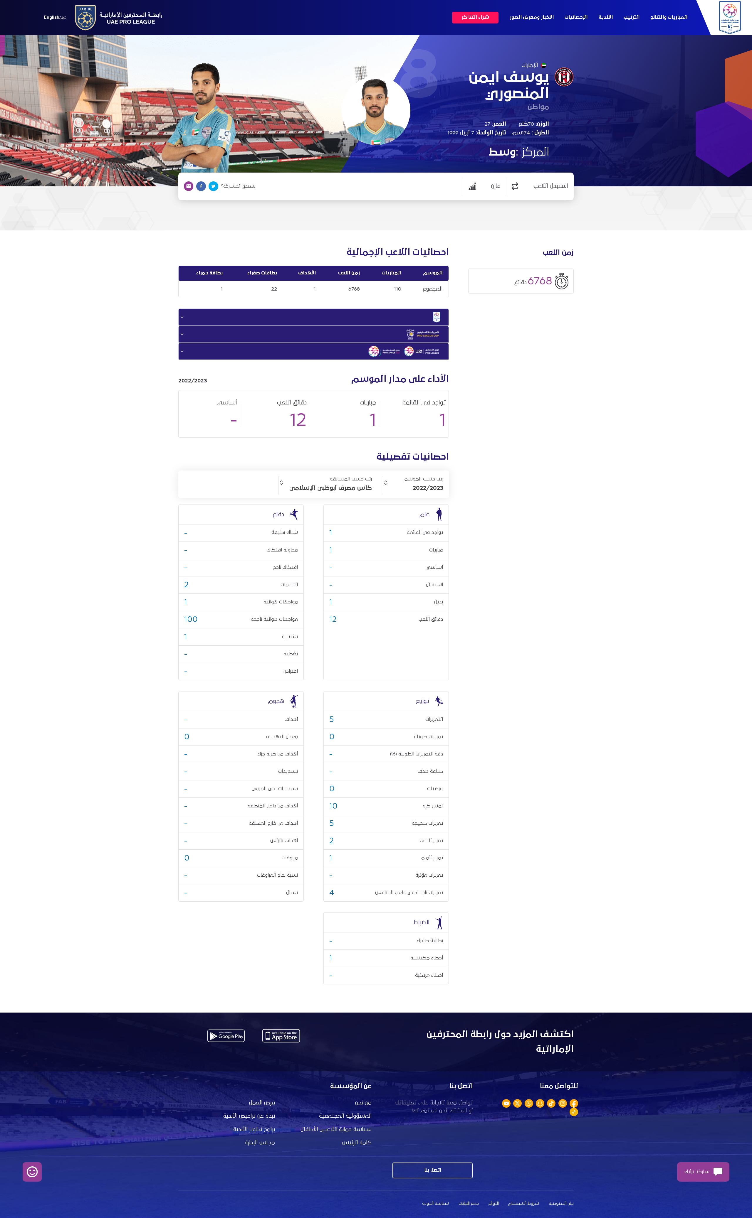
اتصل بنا (432, 1170)
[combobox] (413, 488)
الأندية (606, 17)
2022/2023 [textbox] (428, 488)
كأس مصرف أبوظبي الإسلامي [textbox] (330, 488)
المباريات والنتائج (668, 17)
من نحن (363, 1102)
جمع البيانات (469, 1203)
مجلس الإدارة (260, 1142)
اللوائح (494, 1203)
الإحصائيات (576, 17)
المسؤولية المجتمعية (345, 1116)
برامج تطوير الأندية (254, 1129)
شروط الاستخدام (523, 1203)
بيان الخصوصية (561, 1203)
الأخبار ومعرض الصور (532, 17)
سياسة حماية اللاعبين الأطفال (336, 1129)
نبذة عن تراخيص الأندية (249, 1116)
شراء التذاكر (475, 17)
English (51, 17)
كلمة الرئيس (357, 1142)
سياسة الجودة (435, 1203)
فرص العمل (262, 1102)
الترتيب (631, 17)
